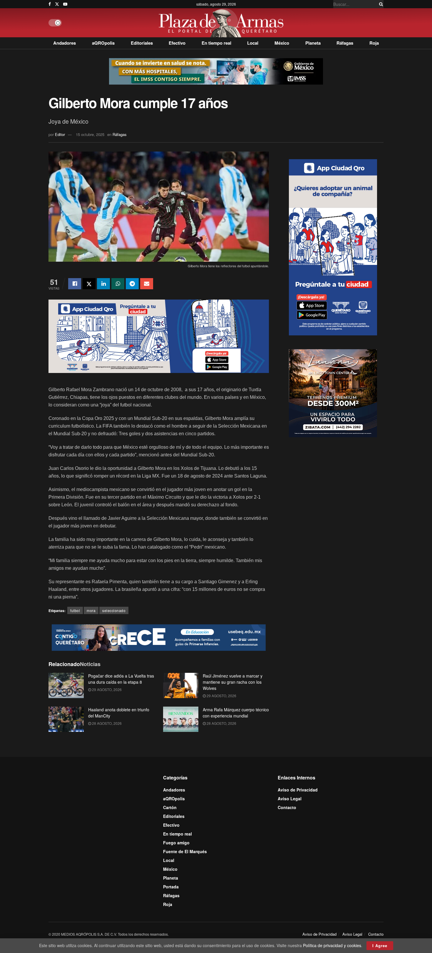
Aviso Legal (290, 798)
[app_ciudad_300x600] (333, 246)
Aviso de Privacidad (298, 790)
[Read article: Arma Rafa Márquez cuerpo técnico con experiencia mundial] (180, 719)
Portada (171, 887)
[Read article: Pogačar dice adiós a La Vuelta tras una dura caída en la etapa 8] (66, 685)
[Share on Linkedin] (103, 283)
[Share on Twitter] (89, 283)
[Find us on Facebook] (49, 4)
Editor (60, 134)
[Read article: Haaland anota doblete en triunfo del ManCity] (66, 719)
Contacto (287, 807)
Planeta (313, 43)
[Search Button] (380, 4)
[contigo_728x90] (159, 637)
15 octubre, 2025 (90, 134)
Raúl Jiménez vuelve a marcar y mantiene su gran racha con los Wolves (232, 682)
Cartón (170, 807)
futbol (75, 610)
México (281, 43)
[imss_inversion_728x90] (216, 71)
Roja (374, 43)
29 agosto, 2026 (106, 689)
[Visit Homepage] (222, 22)
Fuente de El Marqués (185, 851)
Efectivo (177, 43)
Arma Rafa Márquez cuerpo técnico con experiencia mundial (236, 713)
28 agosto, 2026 (106, 723)
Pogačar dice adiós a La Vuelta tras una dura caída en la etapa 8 (121, 679)
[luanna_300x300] (333, 392)
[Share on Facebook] (74, 283)
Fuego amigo (176, 843)
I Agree (379, 945)
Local (252, 43)
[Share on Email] (146, 283)
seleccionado (113, 610)
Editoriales (142, 43)
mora (91, 610)
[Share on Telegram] (132, 283)
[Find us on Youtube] (65, 4)
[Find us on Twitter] (57, 4)
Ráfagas (344, 43)
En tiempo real (216, 43)
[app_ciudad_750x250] (158, 335)
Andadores (64, 43)
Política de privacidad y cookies (332, 945)
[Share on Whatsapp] (117, 283)
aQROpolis (103, 43)
